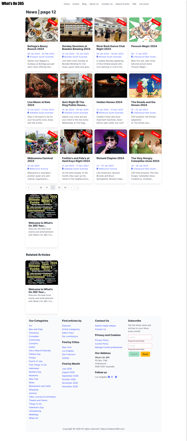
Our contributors (70, 336)
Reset (145, 354)
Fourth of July (35, 361)
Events (76, 4)
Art (30, 325)
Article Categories (71, 329)
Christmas (34, 333)
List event (144, 4)
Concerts (33, 343)
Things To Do (35, 404)
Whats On (33, 418)
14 (65, 187)
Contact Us (107, 4)
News (31, 382)
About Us (94, 4)
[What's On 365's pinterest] (116, 377)
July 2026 (67, 368)
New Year (33, 379)
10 (41, 187)
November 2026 (70, 383)
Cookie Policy (101, 343)
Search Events (122, 4)
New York (66, 347)
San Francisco (69, 354)
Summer (33, 393)
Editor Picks (68, 333)
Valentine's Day (36, 407)
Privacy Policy (102, 340)
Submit (134, 354)
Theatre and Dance (38, 400)
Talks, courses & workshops (42, 396)
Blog (84, 4)
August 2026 (68, 372)
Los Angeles (68, 351)
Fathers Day (35, 354)
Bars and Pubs (36, 329)
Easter (32, 347)
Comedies (34, 336)
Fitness (32, 357)
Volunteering (35, 411)
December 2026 (70, 386)
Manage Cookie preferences (108, 347)
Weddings (33, 414)
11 (47, 187)
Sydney (65, 358)
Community (34, 340)
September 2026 (70, 376)
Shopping (33, 389)
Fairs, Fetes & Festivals (40, 350)
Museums (33, 375)
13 (59, 187)
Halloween (34, 368)
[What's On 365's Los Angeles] (109, 377)
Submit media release (105, 325)
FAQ (134, 4)
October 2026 (69, 379)
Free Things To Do (38, 364)
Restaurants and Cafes (40, 386)
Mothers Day (35, 372)
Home (67, 4)
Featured (66, 325)
